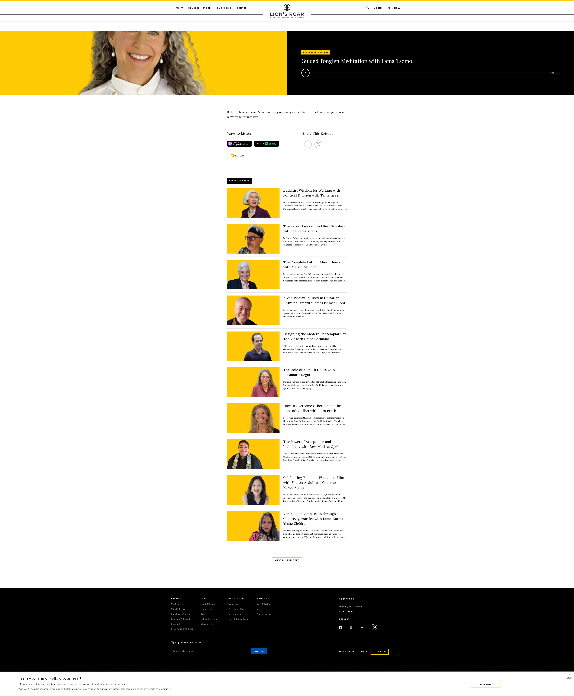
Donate (241, 8)
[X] (375, 627)
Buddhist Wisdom (181, 614)
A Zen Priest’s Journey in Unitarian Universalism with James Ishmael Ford (314, 300)
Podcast (175, 624)
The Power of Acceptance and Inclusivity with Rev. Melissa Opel (310, 444)
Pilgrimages (206, 624)
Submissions (264, 614)
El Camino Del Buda (182, 628)
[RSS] (237, 156)
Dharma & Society (181, 619)
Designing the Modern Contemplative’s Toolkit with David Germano (315, 336)
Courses (194, 8)
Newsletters (206, 609)
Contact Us (346, 599)
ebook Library (207, 604)
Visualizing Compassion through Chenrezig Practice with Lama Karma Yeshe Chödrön (313, 518)
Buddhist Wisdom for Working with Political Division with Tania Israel (311, 193)
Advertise (262, 609)
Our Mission (225, 8)
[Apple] (239, 144)
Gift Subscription (238, 619)
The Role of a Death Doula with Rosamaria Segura (309, 372)
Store (207, 8)
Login (378, 8)
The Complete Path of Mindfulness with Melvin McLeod (311, 264)
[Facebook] (342, 627)
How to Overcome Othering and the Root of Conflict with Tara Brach (312, 408)
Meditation (177, 604)
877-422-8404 (345, 611)
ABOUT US (263, 599)
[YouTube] (364, 627)
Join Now (394, 8)
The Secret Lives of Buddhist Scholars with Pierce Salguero (314, 228)
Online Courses (208, 619)
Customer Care (236, 609)
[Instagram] (353, 627)
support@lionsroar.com (350, 606)
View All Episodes (287, 560)
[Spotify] (266, 144)
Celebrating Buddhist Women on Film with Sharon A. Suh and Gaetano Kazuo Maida (313, 482)
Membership (236, 599)
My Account (235, 614)
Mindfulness (178, 609)
